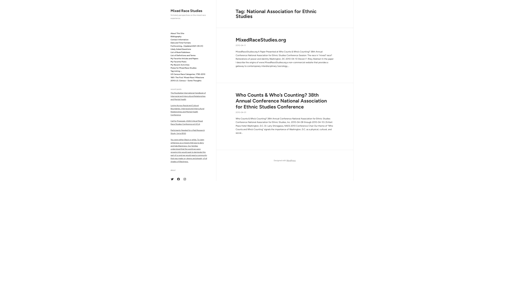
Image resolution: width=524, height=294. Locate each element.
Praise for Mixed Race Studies (183, 68)
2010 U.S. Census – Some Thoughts (186, 80)
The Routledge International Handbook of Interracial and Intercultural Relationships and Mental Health (188, 96)
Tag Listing (175, 71)
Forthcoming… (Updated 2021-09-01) (187, 46)
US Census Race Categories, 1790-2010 (188, 74)
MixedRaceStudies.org (261, 40)
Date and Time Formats (181, 43)
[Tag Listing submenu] (181, 71)
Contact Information (179, 40)
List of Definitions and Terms (183, 55)
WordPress (291, 160)
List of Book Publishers (180, 52)
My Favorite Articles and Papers (184, 58)
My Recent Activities (180, 65)
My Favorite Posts (178, 62)
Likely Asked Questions (181, 49)
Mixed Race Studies (186, 11)
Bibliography (176, 36)
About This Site (177, 33)
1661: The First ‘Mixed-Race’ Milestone (187, 77)
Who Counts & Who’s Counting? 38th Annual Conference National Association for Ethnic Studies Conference (281, 101)
